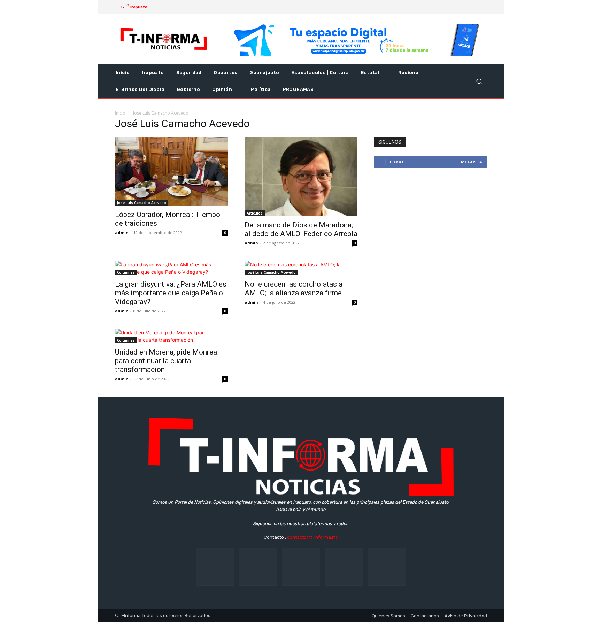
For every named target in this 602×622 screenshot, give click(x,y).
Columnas (126, 272)
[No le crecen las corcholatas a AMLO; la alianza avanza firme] (301, 268)
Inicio (120, 113)
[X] (462, 7)
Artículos (255, 213)
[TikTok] (301, 567)
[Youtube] (473, 7)
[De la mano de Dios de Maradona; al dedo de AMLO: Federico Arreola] (301, 176)
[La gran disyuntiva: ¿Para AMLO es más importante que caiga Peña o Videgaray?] (171, 268)
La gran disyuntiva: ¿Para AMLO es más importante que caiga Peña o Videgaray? (170, 293)
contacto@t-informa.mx (312, 537)
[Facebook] (439, 7)
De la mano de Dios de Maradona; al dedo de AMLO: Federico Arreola (301, 229)
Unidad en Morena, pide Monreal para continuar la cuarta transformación (167, 361)
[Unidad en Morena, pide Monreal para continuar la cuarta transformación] (171, 336)
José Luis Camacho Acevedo (141, 202)
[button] (479, 81)
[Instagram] (450, 7)
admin (122, 232)
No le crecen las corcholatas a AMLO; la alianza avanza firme (293, 288)
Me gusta (471, 161)
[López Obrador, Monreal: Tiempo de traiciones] (171, 171)
